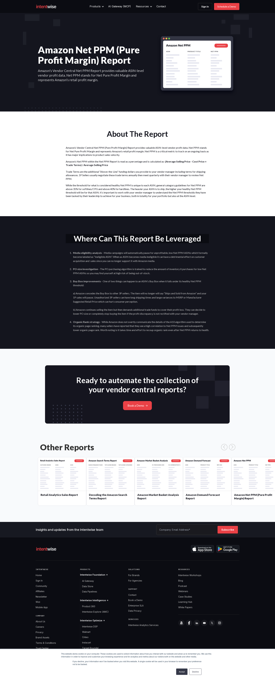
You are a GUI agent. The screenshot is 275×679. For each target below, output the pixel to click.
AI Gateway (88, 581)
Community (41, 586)
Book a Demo (135, 405)
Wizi (38, 602)
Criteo (85, 637)
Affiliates (40, 591)
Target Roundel (90, 648)
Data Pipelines (89, 591)
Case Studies (185, 596)
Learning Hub (185, 602)
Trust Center (42, 648)
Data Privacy (134, 610)
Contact (161, 6)
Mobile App (42, 607)
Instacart (86, 642)
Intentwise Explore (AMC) (95, 611)
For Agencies (135, 580)
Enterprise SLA (136, 605)
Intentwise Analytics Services (143, 625)
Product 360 (88, 606)
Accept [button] (182, 671)
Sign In (205, 6)
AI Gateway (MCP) (119, 6)
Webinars (183, 591)
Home (39, 575)
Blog (180, 580)
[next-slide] (232, 447)
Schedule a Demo (226, 6)
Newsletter (41, 596)
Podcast (182, 586)
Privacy (39, 632)
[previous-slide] (224, 447)
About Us (40, 621)
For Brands (134, 575)
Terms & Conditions (46, 643)
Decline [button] (195, 671)
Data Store (87, 586)
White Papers (185, 607)
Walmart (86, 632)
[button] (96, 6)
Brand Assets (42, 637)
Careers (40, 626)
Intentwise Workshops (189, 575)
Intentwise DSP (90, 626)
